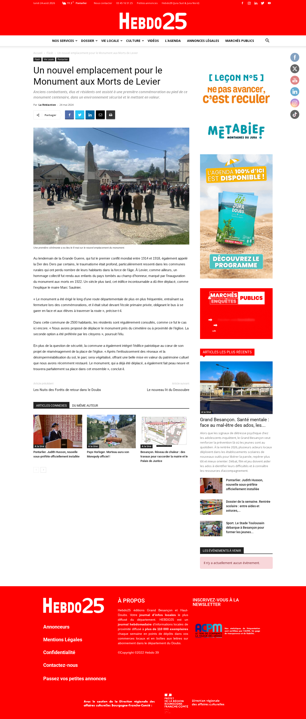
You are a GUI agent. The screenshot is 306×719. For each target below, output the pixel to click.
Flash (50, 53)
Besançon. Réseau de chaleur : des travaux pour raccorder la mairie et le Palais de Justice (164, 456)
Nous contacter (103, 3)
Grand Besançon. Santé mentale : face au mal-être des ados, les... (234, 422)
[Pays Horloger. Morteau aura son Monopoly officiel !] (111, 431)
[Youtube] (269, 3)
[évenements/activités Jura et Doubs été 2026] (236, 277)
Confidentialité (59, 652)
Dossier (87, 41)
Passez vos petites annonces (74, 678)
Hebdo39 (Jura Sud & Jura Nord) (180, 3)
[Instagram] (249, 3)
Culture (133, 41)
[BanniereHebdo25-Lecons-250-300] (236, 143)
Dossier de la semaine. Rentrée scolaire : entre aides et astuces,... (248, 506)
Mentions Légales (62, 639)
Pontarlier (63, 59)
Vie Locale (110, 41)
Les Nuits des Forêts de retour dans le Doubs (67, 390)
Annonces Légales (203, 41)
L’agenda (173, 41)
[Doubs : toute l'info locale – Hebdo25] (153, 21)
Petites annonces (147, 3)
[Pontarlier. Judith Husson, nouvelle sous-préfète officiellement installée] (57, 431)
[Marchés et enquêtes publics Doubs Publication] (236, 338)
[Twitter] (262, 3)
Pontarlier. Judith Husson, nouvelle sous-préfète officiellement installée (244, 484)
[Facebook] (242, 3)
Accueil (37, 53)
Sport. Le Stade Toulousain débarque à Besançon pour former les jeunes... (245, 527)
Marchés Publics (239, 41)
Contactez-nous (60, 665)
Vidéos (153, 41)
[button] (267, 41)
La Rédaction (47, 104)
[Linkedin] (255, 3)
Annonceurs (56, 627)
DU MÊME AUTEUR (85, 405)
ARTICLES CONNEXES (51, 405)
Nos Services (63, 41)
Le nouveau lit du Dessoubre (168, 390)
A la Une (39, 446)
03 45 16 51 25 (124, 3)
